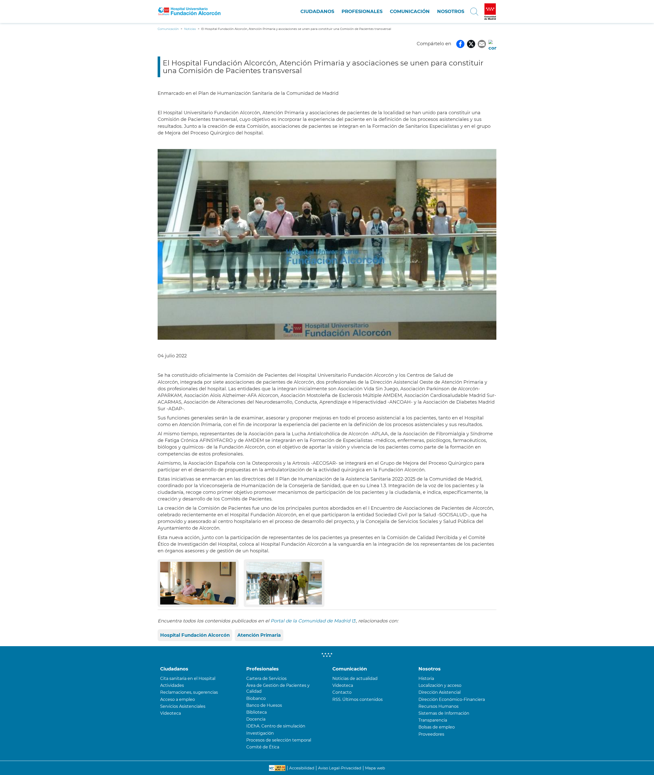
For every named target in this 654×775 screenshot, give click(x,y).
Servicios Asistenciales (182, 706)
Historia (426, 678)
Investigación (260, 733)
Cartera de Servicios (266, 678)
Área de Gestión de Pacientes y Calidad (278, 688)
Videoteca (170, 713)
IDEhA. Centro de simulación (275, 726)
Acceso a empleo (177, 699)
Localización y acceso (439, 685)
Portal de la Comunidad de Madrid (310, 621)
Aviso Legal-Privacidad (339, 768)
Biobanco (256, 698)
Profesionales (362, 11)
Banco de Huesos (264, 705)
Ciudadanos (317, 11)
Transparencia (432, 720)
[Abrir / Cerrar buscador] (474, 11)
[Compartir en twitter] (471, 44)
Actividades (172, 685)
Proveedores (431, 734)
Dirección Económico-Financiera (451, 699)
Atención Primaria (259, 635)
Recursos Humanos (438, 706)
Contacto (342, 692)
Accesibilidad (301, 768)
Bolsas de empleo (436, 727)
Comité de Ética (262, 747)
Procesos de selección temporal (278, 740)
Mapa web (375, 768)
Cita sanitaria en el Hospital (187, 678)
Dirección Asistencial (439, 692)
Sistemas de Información (443, 713)
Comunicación (410, 11)
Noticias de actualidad (355, 678)
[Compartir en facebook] (460, 44)
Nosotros (450, 11)
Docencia (255, 719)
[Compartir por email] (482, 44)
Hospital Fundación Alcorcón (195, 635)
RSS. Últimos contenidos (357, 699)
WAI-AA (277, 768)
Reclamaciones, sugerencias (189, 692)
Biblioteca (256, 712)
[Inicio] (189, 11)
